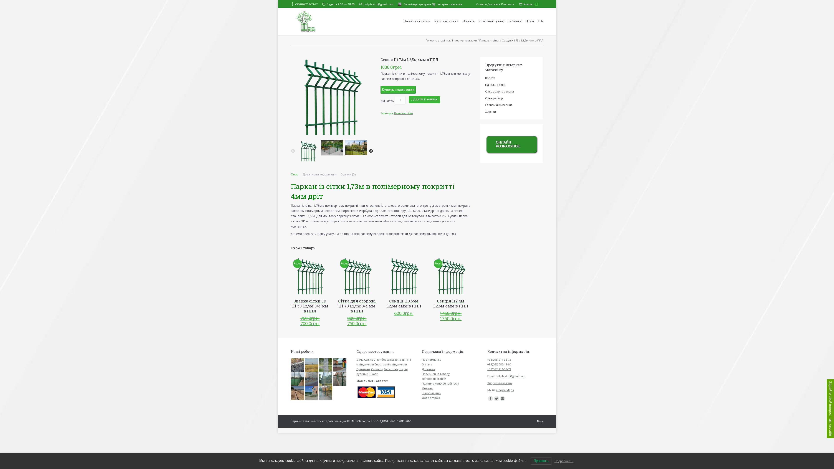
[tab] (294, 174)
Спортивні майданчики (390, 364)
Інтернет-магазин (464, 40)
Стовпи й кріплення (498, 105)
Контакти (508, 4)
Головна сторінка (438, 40)
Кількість (387, 101)
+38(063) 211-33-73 (499, 369)
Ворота (490, 78)
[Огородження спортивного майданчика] (298, 379)
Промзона (363, 369)
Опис (294, 174)
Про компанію (431, 360)
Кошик (530, 4)
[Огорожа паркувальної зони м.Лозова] (340, 379)
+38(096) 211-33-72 (499, 360)
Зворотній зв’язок (499, 383)
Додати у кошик (424, 99)
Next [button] (371, 151)
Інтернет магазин (450, 4)
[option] (308, 151)
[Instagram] (502, 398)
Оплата (481, 4)
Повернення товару (436, 374)
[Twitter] (496, 398)
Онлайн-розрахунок (418, 4)
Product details (316, 276)
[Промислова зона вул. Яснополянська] (326, 379)
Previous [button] (293, 151)
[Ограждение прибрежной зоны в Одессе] (298, 393)
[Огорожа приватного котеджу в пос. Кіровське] (312, 393)
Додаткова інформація (319, 174)
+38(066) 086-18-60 (499, 364)
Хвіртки (490, 112)
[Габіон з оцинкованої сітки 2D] (298, 365)
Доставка (494, 4)
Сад (366, 360)
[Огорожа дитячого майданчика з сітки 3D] (312, 379)
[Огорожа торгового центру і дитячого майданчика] (340, 365)
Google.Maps (505, 390)
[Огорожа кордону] (312, 365)
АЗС (372, 360)
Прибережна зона (388, 360)
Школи (373, 374)
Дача (360, 360)
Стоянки (377, 369)
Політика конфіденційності (440, 383)
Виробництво (431, 393)
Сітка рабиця (494, 98)
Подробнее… (564, 461)
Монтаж (427, 388)
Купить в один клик (398, 90)
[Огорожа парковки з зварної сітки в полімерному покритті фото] (326, 365)
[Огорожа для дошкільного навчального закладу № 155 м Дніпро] (326, 393)
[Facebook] (490, 398)
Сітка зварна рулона (499, 91)
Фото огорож (431, 398)
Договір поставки (434, 379)
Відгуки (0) (348, 174)
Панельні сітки (489, 40)
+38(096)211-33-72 (306, 4)
